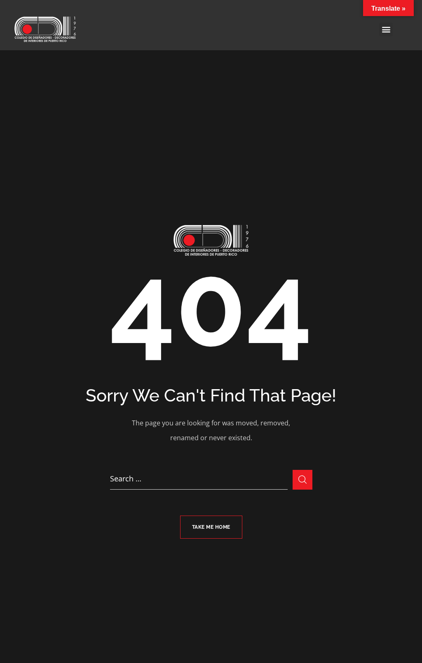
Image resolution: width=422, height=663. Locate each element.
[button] (386, 29)
